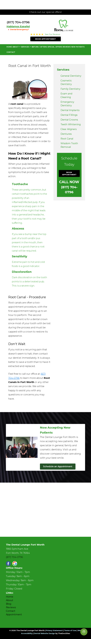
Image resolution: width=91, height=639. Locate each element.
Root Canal (67, 138)
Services (25, 47)
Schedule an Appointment (57, 466)
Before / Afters (39, 47)
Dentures (66, 133)
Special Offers (55, 47)
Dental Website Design (44, 633)
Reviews (67, 47)
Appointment (14, 614)
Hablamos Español (18, 26)
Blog (8, 603)
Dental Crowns (69, 119)
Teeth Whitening (71, 124)
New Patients (77, 47)
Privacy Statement (54, 630)
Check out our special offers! (45, 12)
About (15, 47)
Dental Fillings (69, 115)
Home (9, 47)
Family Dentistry (70, 88)
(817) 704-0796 (18, 22)
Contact (11, 52)
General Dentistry (71, 75)
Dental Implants (70, 110)
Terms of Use (70, 630)
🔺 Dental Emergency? (18, 29)
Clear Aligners (69, 129)
